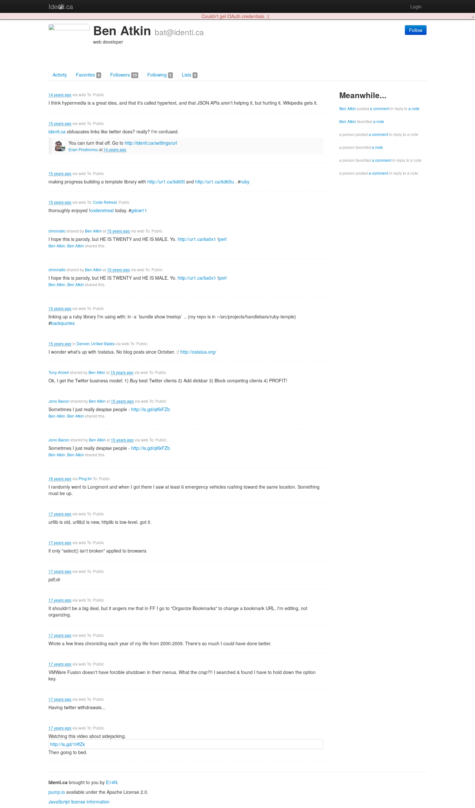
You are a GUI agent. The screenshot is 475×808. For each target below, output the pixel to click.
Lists (189, 74)
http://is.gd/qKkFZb (150, 409)
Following (159, 74)
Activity (60, 74)
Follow (415, 30)
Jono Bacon (58, 401)
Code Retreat (105, 202)
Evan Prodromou (83, 149)
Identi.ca (60, 6)
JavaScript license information (79, 801)
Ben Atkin (93, 230)
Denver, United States (96, 343)
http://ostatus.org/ (198, 351)
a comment (379, 108)
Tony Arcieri (58, 372)
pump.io (56, 792)
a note (413, 108)
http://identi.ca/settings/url (151, 143)
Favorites (88, 74)
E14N (111, 782)
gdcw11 (139, 210)
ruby (244, 181)
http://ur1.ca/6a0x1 (197, 239)
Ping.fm (85, 478)
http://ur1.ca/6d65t (166, 181)
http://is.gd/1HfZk (67, 744)
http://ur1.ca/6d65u (214, 181)
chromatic (57, 230)
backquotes (63, 323)
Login (416, 6)
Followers (123, 74)
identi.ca (57, 131)
